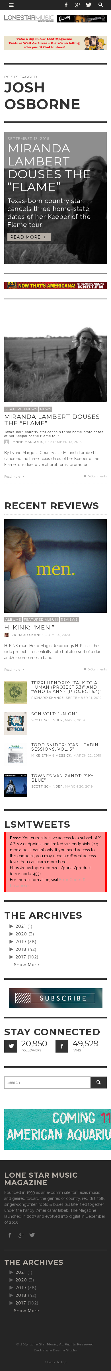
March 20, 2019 (79, 786)
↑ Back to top (55, 1362)
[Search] (11, 5)
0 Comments (97, 476)
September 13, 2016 (63, 442)
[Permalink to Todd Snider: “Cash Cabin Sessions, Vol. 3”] (15, 753)
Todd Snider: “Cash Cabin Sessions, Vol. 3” (64, 747)
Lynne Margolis (27, 442)
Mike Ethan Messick (51, 755)
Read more (12, 477)
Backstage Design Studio (55, 1350)
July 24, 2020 (58, 635)
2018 (21, 949)
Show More (26, 964)
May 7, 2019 (75, 720)
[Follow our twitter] (10, 1046)
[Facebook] (66, 5)
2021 (21, 926)
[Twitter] (88, 5)
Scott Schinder (47, 720)
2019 (21, 941)
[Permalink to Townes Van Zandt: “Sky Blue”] (15, 784)
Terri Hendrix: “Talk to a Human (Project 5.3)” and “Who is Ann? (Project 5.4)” (66, 687)
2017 (21, 957)
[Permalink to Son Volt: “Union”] (15, 722)
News (45, 409)
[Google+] (77, 5)
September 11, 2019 (84, 698)
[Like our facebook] (62, 1046)
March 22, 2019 (87, 755)
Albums (13, 620)
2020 (21, 934)
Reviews (69, 620)
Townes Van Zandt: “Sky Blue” (62, 778)
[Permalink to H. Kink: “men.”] (55, 570)
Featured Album (41, 620)
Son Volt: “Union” (54, 713)
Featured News (21, 409)
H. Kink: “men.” (29, 627)
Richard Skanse (27, 635)
